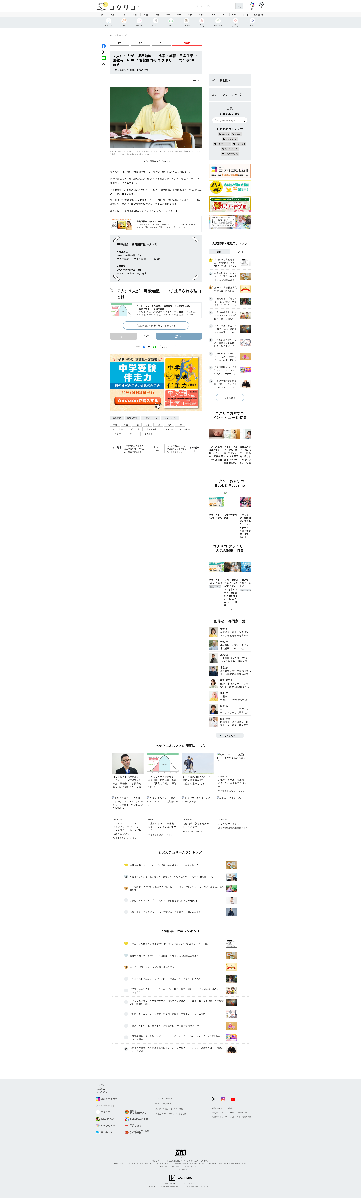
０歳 (115, 424)
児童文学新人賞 (231, 153)
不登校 (238, 134)
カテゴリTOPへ (155, 448)
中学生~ (246, 14)
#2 (140, 42)
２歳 (137, 424)
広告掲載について (219, 1112)
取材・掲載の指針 (243, 1116)
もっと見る (230, 397)
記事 (119, 35)
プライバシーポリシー (238, 1112)
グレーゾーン (170, 418)
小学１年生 (118, 429)
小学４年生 (168, 429)
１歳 (126, 424)
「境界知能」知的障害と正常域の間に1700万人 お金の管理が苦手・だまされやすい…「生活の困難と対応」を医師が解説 (134, 448)
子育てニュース (151, 418)
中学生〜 (134, 433)
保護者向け (258, 14)
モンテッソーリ (231, 148)
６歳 (180, 424)
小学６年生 (118, 433)
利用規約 (229, 1108)
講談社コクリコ (215, 587)
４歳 (158, 424)
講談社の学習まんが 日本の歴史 (169, 1108)
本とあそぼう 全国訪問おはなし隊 (170, 1113)
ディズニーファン (163, 1103)
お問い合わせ (217, 1108)
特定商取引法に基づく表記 (223, 1116)
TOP (112, 35)
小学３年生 (151, 429)
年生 (179, 14)
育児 (126, 35)
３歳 (147, 424)
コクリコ (230, 609)
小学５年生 (185, 429)
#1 (119, 42)
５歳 (169, 424)
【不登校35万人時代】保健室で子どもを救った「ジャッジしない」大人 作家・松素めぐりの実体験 (177, 448)
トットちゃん (231, 139)
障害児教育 (132, 418)
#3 (161, 42)
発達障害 (117, 418)
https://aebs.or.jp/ (180, 1169)
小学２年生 (135, 429)
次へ (178, 336)
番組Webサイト (139, 211)
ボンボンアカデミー (164, 1098)
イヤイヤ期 (241, 144)
